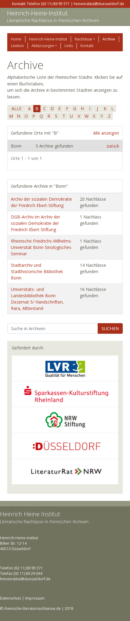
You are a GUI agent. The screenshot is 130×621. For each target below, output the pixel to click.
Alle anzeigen (106, 133)
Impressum (34, 598)
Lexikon (17, 45)
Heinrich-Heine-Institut (37, 13)
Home (16, 39)
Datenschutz (10, 598)
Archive (108, 39)
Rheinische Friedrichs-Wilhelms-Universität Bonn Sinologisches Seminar (41, 247)
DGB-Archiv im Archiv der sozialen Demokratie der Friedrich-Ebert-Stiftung (35, 223)
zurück (112, 146)
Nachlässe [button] (83, 39)
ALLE (16, 108)
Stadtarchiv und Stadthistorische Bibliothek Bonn (37, 271)
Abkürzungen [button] (42, 45)
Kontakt (86, 45)
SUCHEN (110, 328)
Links (68, 45)
